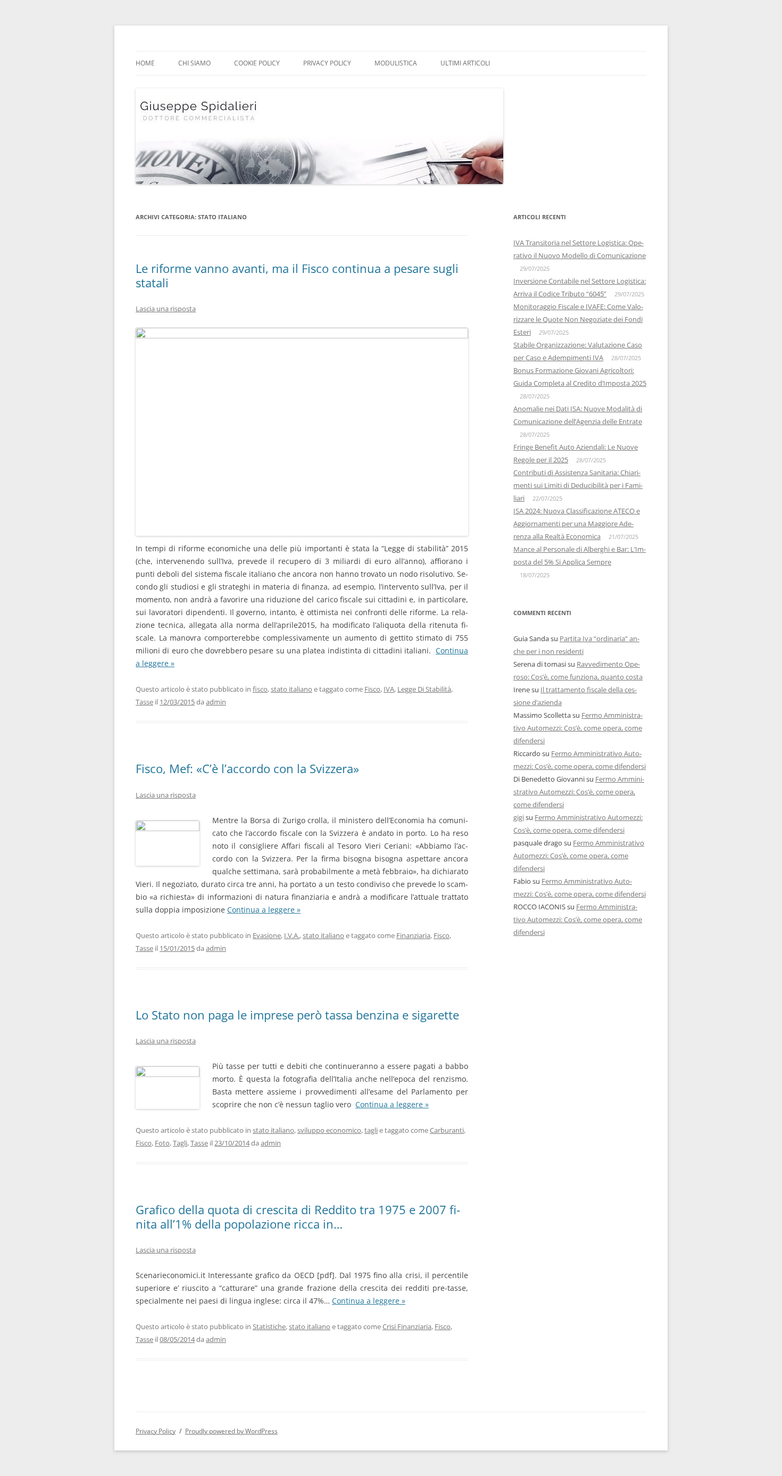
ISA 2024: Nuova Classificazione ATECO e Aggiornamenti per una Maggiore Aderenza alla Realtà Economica (576, 523)
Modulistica (396, 63)
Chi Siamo (194, 63)
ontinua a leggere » (266, 910)
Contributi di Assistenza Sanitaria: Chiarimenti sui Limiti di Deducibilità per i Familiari (578, 485)
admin (216, 702)
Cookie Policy (257, 63)
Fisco (372, 689)
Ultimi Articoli (465, 63)
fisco (260, 689)
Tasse (144, 702)
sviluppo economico (329, 1130)
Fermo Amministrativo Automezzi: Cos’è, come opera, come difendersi (578, 727)
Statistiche (269, 1326)
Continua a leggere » (392, 1104)
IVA (389, 689)
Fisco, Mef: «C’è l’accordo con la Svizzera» (247, 768)
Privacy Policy (327, 63)
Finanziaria (413, 935)
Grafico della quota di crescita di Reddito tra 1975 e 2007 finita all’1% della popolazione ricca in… (298, 1216)
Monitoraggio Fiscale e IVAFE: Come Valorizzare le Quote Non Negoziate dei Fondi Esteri (578, 319)
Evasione (267, 935)
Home (145, 63)
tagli (371, 1130)
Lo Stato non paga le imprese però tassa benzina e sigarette (297, 1015)
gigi (518, 817)
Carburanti (447, 1130)
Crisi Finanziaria (406, 1326)
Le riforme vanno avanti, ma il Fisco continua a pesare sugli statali (297, 275)
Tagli (180, 1143)
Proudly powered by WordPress (231, 1431)
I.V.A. (292, 935)
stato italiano (291, 689)
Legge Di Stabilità (424, 689)
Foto (162, 1143)
